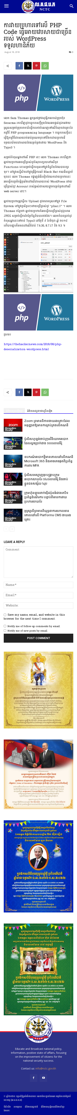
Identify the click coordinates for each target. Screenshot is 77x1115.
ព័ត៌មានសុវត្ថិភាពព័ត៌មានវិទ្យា (10, 429)
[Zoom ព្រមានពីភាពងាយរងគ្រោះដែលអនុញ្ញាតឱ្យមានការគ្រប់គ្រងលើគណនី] (13, 425)
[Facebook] (19, 66)
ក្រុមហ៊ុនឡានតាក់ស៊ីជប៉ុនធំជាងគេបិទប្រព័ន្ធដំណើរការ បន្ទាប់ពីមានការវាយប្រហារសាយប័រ (46, 497)
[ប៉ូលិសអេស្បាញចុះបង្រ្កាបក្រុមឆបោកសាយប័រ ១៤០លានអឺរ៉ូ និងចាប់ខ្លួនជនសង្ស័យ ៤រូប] (13, 479)
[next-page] (12, 529)
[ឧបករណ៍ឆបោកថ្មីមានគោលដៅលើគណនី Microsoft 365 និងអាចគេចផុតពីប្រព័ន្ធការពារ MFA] (13, 461)
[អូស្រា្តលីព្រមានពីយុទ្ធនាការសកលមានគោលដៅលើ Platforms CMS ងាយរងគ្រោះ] (13, 515)
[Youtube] (43, 1078)
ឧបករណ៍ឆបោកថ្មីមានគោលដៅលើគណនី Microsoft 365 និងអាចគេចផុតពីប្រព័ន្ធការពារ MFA (48, 461)
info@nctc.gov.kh (46, 1068)
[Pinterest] (36, 66)
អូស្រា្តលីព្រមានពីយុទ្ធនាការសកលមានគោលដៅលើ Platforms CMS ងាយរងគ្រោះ (47, 515)
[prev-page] (6, 529)
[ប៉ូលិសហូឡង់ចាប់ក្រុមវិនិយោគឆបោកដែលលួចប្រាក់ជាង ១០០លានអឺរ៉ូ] (13, 443)
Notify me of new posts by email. (27, 631)
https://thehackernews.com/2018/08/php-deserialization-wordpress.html (33, 347)
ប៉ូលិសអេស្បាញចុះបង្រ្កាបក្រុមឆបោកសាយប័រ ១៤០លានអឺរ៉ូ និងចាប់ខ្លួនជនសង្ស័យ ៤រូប (46, 479)
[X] (28, 66)
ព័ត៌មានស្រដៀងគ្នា (14, 411)
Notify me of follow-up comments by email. (33, 626)
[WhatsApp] (45, 66)
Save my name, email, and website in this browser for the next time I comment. (34, 616)
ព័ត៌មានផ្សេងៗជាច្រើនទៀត (39, 411)
